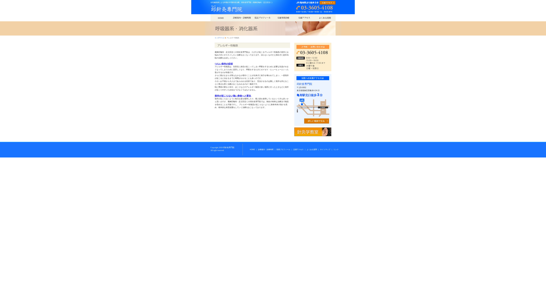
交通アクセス (298, 150)
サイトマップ (325, 150)
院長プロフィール (283, 150)
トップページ (219, 38)
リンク (336, 150)
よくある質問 (312, 150)
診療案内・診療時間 (265, 150)
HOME (252, 150)
